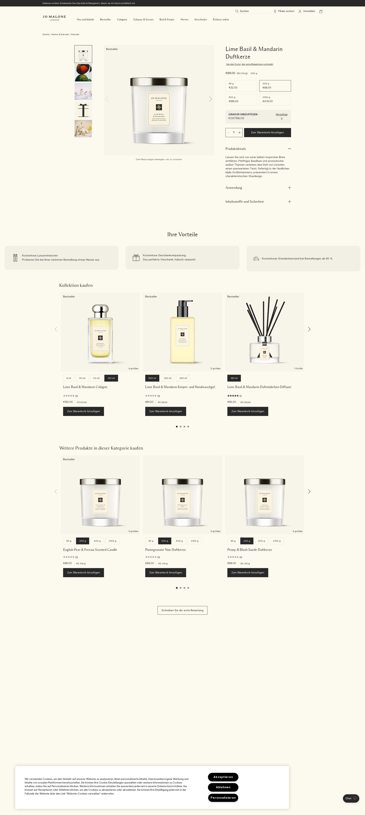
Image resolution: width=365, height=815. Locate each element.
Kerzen (75, 34)
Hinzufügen (282, 116)
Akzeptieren (223, 777)
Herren (184, 19)
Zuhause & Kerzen (143, 19)
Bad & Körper (167, 19)
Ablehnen (223, 787)
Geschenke (200, 19)
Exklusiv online (221, 19)
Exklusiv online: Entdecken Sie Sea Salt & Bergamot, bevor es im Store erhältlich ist (89, 3)
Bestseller (105, 19)
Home (46, 34)
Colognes (122, 19)
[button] (351, 798)
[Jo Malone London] (54, 18)
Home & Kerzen (60, 34)
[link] (61, 258)
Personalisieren (223, 798)
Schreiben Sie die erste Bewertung (183, 610)
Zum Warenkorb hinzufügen (267, 132)
